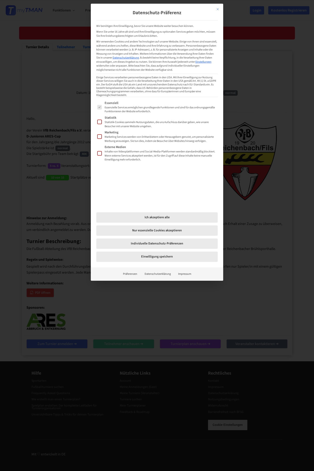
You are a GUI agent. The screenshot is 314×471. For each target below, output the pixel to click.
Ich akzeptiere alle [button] (157, 217)
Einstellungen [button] (203, 62)
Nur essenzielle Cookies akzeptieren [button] (157, 230)
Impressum (184, 274)
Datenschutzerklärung (126, 58)
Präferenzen (130, 274)
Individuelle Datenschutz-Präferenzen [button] (157, 243)
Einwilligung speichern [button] (157, 256)
